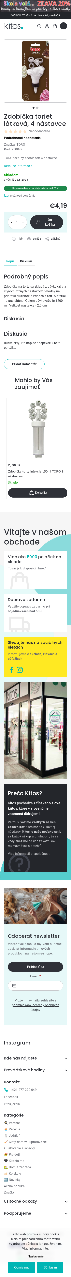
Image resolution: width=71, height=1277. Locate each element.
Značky (9, 1192)
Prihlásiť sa (35, 967)
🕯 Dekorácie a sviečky (19, 1148)
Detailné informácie (18, 166)
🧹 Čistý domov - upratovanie (25, 1142)
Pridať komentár (24, 364)
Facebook (11, 1097)
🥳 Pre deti (12, 1154)
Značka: (14, 144)
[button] (38, 493)
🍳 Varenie (12, 1123)
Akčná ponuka (14, 1186)
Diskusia (26, 261)
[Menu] (63, 25)
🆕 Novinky (12, 1180)
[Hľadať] (39, 26)
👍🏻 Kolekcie (12, 1173)
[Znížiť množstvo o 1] (11, 222)
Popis (10, 261)
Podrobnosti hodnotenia (22, 138)
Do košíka (50, 222)
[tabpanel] (35, 71)
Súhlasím (50, 1267)
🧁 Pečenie (12, 1129)
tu (46, 1248)
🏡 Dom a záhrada (17, 1167)
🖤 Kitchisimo (14, 1161)
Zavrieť (26, 243)
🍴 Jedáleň (12, 1135)
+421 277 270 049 (23, 1090)
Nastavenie (36, 1256)
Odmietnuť (21, 1267)
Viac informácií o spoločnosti (29, 854)
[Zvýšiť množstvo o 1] (23, 222)
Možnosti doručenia (23, 195)
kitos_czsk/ (12, 1104)
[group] (37, 448)
